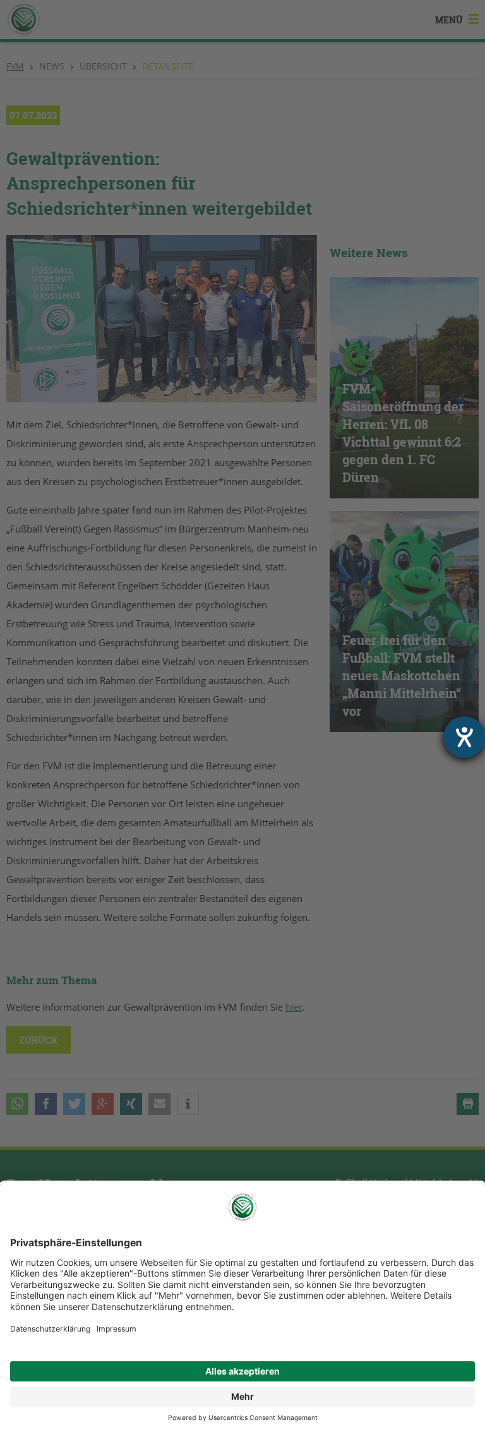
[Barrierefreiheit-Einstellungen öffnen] (464, 737)
